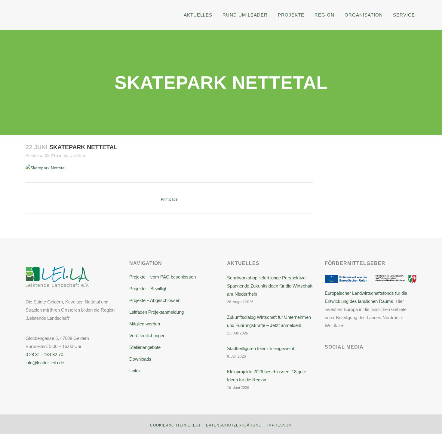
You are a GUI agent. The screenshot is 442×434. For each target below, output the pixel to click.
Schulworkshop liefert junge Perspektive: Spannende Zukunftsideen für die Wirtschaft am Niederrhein (269, 286)
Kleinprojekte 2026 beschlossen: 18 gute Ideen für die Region (266, 375)
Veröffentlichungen (147, 335)
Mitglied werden (144, 323)
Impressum (279, 425)
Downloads (140, 359)
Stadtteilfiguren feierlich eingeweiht (260, 348)
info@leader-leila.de (45, 362)
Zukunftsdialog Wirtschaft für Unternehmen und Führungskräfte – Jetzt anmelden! (269, 321)
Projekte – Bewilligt (147, 288)
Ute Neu (77, 155)
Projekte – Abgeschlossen (154, 300)
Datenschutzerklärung (234, 425)
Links (134, 370)
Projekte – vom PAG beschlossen (162, 276)
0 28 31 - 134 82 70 (44, 354)
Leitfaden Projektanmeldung (156, 312)
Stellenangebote (145, 347)
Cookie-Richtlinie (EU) (175, 425)
